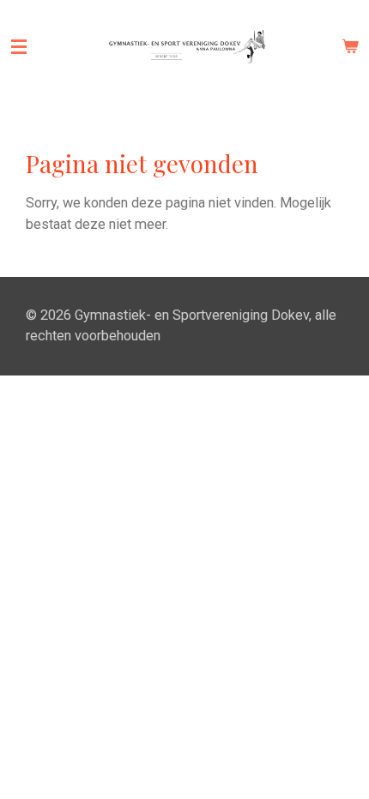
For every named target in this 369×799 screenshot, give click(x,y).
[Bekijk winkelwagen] (350, 47)
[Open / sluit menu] (19, 47)
